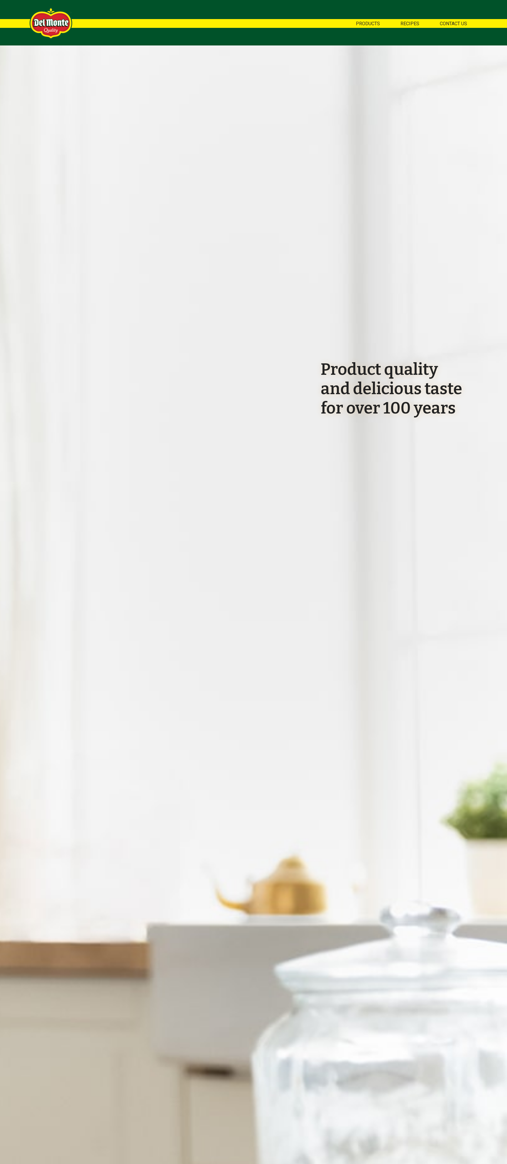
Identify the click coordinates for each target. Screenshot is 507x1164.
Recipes (409, 23)
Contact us (453, 23)
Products (368, 23)
